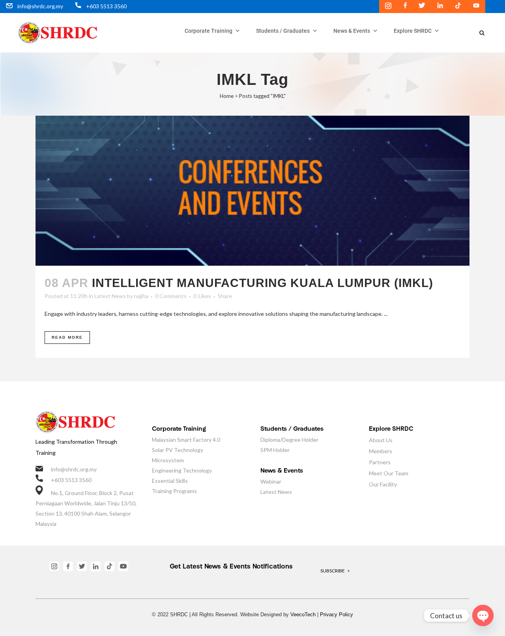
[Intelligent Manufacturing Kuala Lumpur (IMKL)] (252, 191)
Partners (380, 462)
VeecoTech (303, 614)
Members (380, 451)
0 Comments (171, 296)
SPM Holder (275, 450)
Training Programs (174, 491)
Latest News (110, 296)
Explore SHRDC (413, 31)
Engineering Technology (182, 470)
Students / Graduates (283, 31)
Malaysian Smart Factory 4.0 (186, 439)
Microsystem (168, 460)
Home (227, 96)
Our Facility (383, 484)
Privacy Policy (336, 614)
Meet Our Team (388, 473)
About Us (381, 440)
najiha (141, 296)
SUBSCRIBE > (335, 571)
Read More (67, 337)
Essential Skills (170, 480)
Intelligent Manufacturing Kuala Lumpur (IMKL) (262, 282)
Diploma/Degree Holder (289, 439)
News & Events (351, 31)
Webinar (270, 481)
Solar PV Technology (177, 450)
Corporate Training (208, 31)
